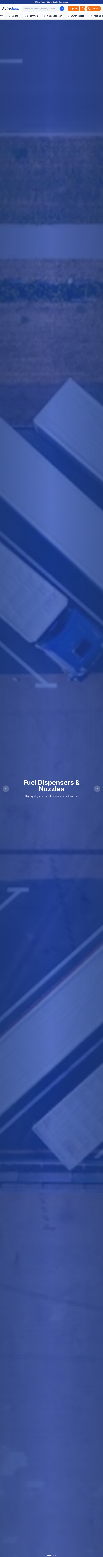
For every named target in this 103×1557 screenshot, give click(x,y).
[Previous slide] (6, 788)
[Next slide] (97, 788)
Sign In (73, 8)
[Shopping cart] (82, 8)
